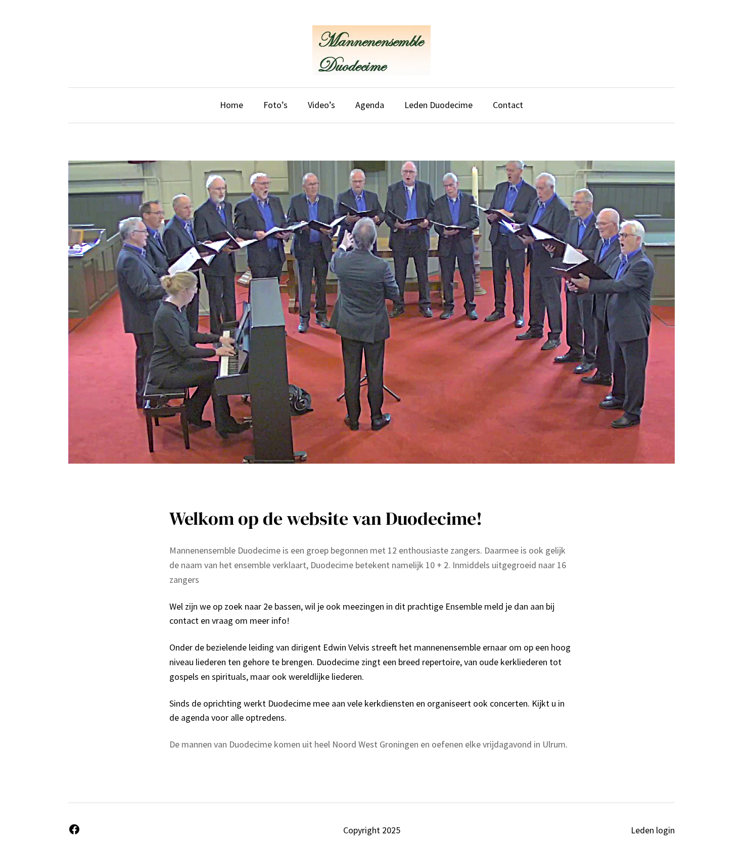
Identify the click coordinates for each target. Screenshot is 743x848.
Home (231, 105)
